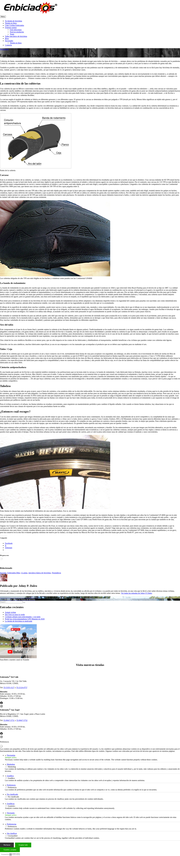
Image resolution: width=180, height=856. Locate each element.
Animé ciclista (10, 612)
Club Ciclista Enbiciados (14, 25)
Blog (7, 38)
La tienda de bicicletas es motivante (18, 621)
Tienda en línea (11, 23)
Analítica (10, 776)
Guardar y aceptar (10, 850)
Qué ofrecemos (16, 30)
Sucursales (9, 41)
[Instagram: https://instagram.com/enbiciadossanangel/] (1, 738)
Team (12, 34)
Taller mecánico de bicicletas (16, 36)
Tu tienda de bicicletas (13, 21)
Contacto (8, 45)
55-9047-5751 (8, 720)
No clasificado (12, 794)
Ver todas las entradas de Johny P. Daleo (136, 593)
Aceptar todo (23, 845)
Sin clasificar (12, 833)
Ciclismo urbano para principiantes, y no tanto (22, 617)
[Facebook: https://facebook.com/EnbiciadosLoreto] (1, 734)
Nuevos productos (17, 32)
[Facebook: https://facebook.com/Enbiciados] (1, 704)
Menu (3, 17)
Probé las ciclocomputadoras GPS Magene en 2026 (25, 619)
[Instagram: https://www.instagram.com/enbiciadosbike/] (1, 707)
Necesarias (11, 755)
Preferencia (11, 785)
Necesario (11, 813)
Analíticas (10, 804)
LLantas (24, 573)
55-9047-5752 (21, 720)
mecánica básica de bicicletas (39, 573)
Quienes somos (11, 27)
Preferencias (11, 824)
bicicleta (3, 573)
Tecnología (4, 49)
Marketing (11, 764)
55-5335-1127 (8, 687)
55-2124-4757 (21, 687)
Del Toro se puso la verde (15, 615)
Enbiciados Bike (13, 573)
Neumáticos (56, 573)
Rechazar (7, 845)
